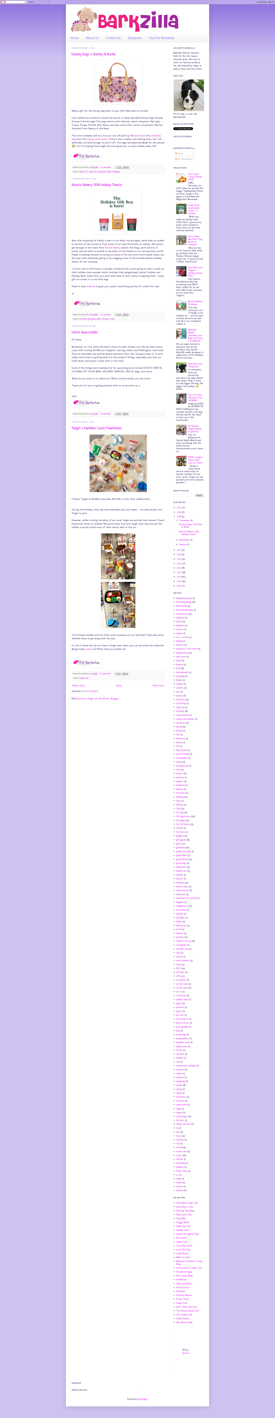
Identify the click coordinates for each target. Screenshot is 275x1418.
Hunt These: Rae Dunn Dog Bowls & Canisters (195, 240)
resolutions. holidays (186, 1065)
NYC (178, 968)
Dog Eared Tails (184, 1214)
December (184, 520)
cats (178, 691)
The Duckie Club (184, 1314)
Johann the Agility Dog (187, 1234)
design (179, 730)
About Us (92, 38)
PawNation (181, 1279)
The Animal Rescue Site (187, 1310)
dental (179, 726)
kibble (179, 921)
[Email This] (116, 167)
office (179, 976)
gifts (109, 171)
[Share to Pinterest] (127, 167)
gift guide (103, 171)
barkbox (180, 645)
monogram (181, 945)
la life (179, 929)
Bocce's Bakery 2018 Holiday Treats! (97, 185)
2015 (179, 559)
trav (178, 1143)
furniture (180, 832)
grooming (181, 863)
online (88, 648)
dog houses (181, 750)
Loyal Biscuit (182, 1253)
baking (179, 641)
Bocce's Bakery (113, 247)
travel (179, 1147)
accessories (181, 613)
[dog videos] (188, 1353)
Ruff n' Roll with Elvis (186, 1307)
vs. (177, 1174)
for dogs (180, 820)
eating (179, 761)
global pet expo (183, 851)
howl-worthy (182, 890)
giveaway (180, 847)
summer (180, 1100)
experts (179, 781)
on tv (178, 991)
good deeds (181, 859)
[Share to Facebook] (125, 167)
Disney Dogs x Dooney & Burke (93, 54)
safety (179, 1073)
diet (178, 734)
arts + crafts (182, 637)
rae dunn (180, 1054)
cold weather (182, 715)
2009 (180, 585)
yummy (179, 1190)
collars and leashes (185, 719)
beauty (179, 664)
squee (179, 1093)
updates (180, 1167)
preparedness (182, 1038)
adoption (180, 617)
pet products (182, 1019)
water (179, 1182)
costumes (180, 722)
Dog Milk (180, 1218)
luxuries (180, 937)
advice (179, 621)
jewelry (179, 913)
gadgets (180, 835)
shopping (115, 171)
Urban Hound (182, 1318)
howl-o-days (182, 886)
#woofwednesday (184, 610)
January (183, 544)
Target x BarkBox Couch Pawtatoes (97, 428)
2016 (179, 554)
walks (178, 1178)
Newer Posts (78, 685)
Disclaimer (135, 38)
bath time (180, 656)
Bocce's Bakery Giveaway (195, 302)
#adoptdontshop (184, 598)
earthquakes (182, 758)
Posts (180, 153)
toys (87, 678)
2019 (179, 512)
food (178, 808)
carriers (179, 687)
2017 (179, 550)
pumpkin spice (183, 1042)
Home (75, 38)
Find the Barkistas (161, 38)
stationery (181, 1096)
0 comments (106, 167)
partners (180, 1007)
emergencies (182, 765)
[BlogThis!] (119, 167)
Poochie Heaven (184, 1295)
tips (178, 1132)
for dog (180, 812)
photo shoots (182, 1022)
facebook (180, 785)
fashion (179, 789)
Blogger (143, 1399)
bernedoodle (182, 672)
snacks (179, 1085)
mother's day (182, 948)
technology (181, 1116)
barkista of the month (186, 648)
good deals (181, 855)
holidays (105, 319)
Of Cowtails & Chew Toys (189, 1268)
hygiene (180, 902)
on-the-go (181, 995)
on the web (181, 987)
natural (179, 956)
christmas (83, 319)
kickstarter (181, 925)
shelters (180, 1077)
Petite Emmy (182, 1287)
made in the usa (183, 941)
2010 (179, 581)
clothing (180, 711)
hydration (180, 894)
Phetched (180, 1291)
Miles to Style (183, 1257)
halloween (181, 867)
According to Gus (184, 1206)
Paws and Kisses (184, 1283)
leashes (179, 933)
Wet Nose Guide (184, 1322)
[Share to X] (122, 167)
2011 (179, 576)
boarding (180, 676)
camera (179, 683)
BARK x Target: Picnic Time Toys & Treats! (195, 460)
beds (178, 668)
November (184, 539)
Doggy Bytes (182, 1222)
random (179, 1057)
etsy (178, 769)
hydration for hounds (186, 898)
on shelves (181, 980)
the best (180, 1120)
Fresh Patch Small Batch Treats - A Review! (193, 209)
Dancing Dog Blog (185, 1210)
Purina (179, 1050)
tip (177, 1128)
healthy (179, 874)
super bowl (181, 1104)
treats (112, 319)
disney (81, 171)
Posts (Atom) (91, 691)
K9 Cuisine (181, 1237)
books (179, 680)
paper (178, 1003)
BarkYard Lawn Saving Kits (195, 365)
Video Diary (182, 1171)
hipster (179, 878)
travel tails (181, 1151)
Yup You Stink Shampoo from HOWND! (195, 397)
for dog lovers (92, 171)
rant (178, 1061)
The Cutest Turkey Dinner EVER (195, 177)
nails (178, 952)
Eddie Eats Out (183, 1226)
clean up (180, 707)
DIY (178, 746)
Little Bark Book (184, 1245)
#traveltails (181, 606)
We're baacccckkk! (85, 332)
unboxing (180, 1163)
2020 (180, 507)
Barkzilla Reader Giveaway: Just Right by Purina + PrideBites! (195, 335)
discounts (180, 738)
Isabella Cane (182, 1230)
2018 (179, 516)
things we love (183, 1124)
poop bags (181, 1034)
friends (179, 828)
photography (182, 1026)
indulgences (181, 906)
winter (179, 1186)
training (180, 1139)
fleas (178, 800)
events (179, 773)
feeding (179, 797)
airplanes (180, 625)
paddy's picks (182, 999)
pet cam (180, 1015)
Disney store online (97, 138)
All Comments (184, 159)
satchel (138, 135)
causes (179, 695)
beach (179, 660)
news (178, 964)
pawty (179, 1011)
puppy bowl (181, 1046)
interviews (181, 909)
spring (179, 1089)
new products (182, 960)
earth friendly (182, 754)
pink (178, 1030)
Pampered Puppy (184, 1271)
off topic (180, 972)
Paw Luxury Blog (184, 1275)
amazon (180, 629)
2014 (179, 563)
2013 (179, 567)
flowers (180, 804)
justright (180, 917)
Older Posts (158, 685)
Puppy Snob (181, 1303)
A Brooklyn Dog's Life (187, 1202)
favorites (180, 793)
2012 (179, 572)
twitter (179, 1159)
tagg (178, 1108)
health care (181, 870)
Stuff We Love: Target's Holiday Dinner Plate (195, 271)
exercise (180, 777)
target (81, 678)
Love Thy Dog (183, 1249)
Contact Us (113, 38)
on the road (181, 984)
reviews (180, 1069)
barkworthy (181, 652)
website (91, 286)
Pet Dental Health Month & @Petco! (195, 429)
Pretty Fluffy (182, 1299)
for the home (182, 824)
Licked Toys (182, 1241)
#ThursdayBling (183, 602)
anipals (179, 633)
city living (181, 703)
